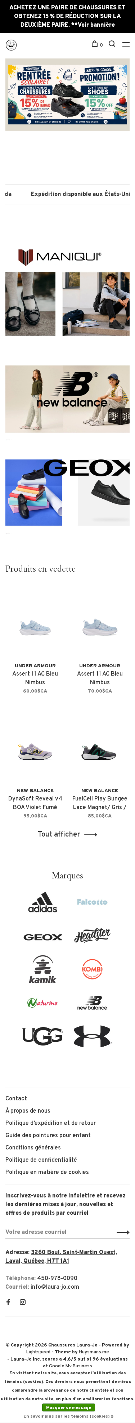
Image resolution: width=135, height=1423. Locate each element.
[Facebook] (8, 1303)
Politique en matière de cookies (47, 1172)
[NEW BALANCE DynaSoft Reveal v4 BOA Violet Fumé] (35, 745)
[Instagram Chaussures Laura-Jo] (23, 1303)
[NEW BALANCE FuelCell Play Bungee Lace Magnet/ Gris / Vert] (100, 745)
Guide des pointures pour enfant (48, 1135)
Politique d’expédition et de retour (50, 1123)
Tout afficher (59, 834)
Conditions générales (33, 1148)
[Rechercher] (113, 45)
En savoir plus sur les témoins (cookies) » (68, 1416)
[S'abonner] (121, 1232)
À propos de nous (27, 1111)
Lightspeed (38, 1352)
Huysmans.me (94, 1352)
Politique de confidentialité (41, 1160)
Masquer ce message (68, 1408)
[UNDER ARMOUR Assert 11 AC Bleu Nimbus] (35, 621)
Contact (16, 1099)
